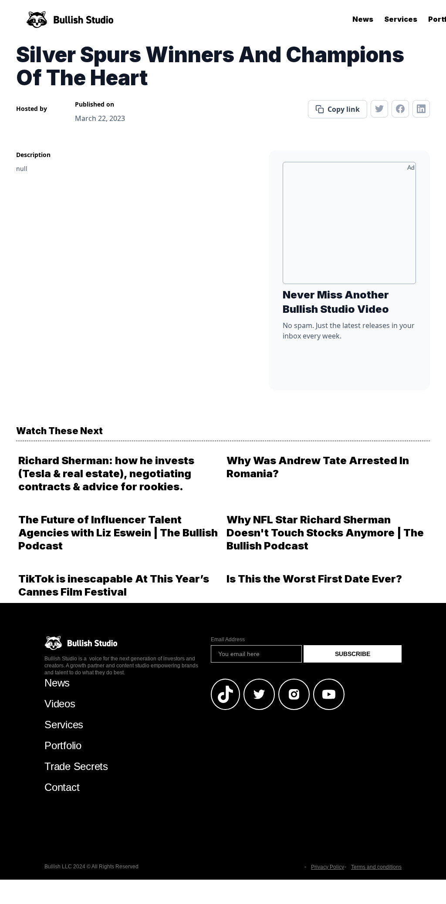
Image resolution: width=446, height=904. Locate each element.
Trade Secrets (76, 766)
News (362, 19)
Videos (59, 704)
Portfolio (62, 745)
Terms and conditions (376, 867)
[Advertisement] (349, 226)
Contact (61, 787)
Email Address (228, 639)
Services (400, 19)
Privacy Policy (327, 867)
